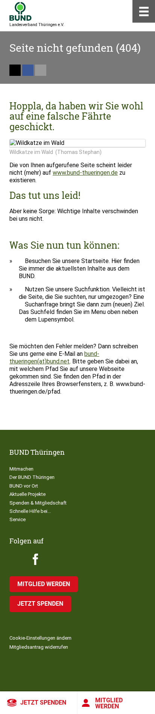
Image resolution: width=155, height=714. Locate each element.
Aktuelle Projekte (27, 494)
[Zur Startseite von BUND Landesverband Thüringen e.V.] (20, 11)
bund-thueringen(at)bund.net (54, 357)
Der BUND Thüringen (32, 477)
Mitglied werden (109, 703)
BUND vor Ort (23, 486)
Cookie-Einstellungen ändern (40, 638)
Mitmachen (21, 469)
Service (17, 519)
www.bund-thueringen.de (85, 172)
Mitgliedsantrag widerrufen (38, 647)
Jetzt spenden (43, 702)
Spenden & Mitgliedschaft (38, 503)
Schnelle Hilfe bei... (30, 511)
